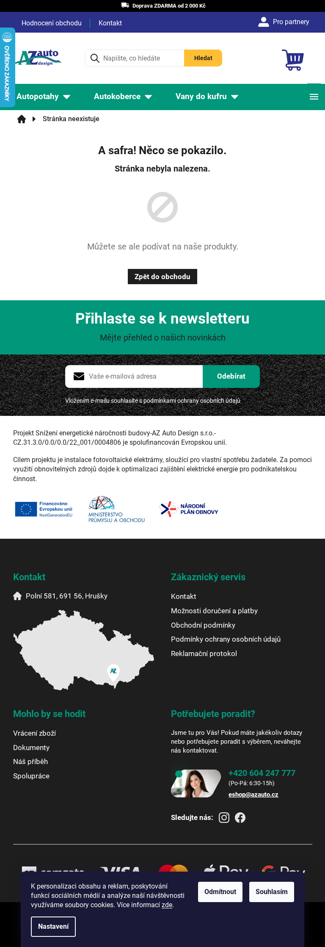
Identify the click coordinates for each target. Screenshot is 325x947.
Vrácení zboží (34, 733)
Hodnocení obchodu (52, 23)
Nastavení (53, 926)
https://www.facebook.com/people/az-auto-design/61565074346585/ (240, 817)
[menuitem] (43, 97)
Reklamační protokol (204, 653)
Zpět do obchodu (162, 276)
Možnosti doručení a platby (214, 610)
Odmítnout (220, 892)
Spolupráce (31, 776)
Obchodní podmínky (203, 625)
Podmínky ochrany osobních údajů (226, 639)
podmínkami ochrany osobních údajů (191, 400)
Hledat (203, 58)
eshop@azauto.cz (253, 794)
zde (167, 905)
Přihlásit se (231, 376)
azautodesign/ (224, 817)
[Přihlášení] (285, 22)
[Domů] (21, 119)
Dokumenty (31, 747)
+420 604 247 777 (262, 773)
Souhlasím (272, 892)
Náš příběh (30, 761)
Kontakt (110, 23)
